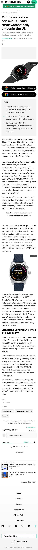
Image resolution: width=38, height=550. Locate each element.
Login (34, 2)
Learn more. (34, 10)
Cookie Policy (19, 520)
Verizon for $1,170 (9, 373)
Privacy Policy (19, 515)
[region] (19, 455)
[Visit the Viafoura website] (32, 482)
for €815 (29, 349)
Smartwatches (6, 402)
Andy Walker (7, 38)
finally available (8, 145)
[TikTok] (35, 526)
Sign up (33, 427)
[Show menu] (2, 2)
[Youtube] (16, 526)
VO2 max (5, 311)
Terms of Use (19, 510)
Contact (19, 499)
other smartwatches (18, 173)
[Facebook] (3, 526)
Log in (28, 427)
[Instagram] (9, 526)
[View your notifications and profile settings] (34, 442)
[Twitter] (22, 526)
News (3, 399)
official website (23, 343)
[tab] (7, 442)
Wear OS (5, 148)
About (19, 493)
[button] (19, 2)
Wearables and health (9, 13)
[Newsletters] (29, 526)
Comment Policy (15, 423)
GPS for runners (19, 300)
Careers (19, 504)
